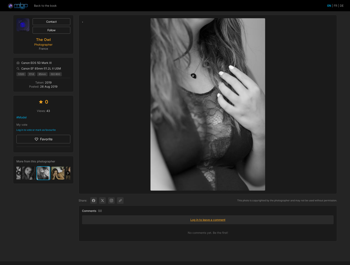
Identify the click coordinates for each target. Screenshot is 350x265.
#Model (21, 117)
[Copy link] (120, 200)
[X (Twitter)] (102, 200)
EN (329, 5)
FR (335, 5)
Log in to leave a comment (207, 219)
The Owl (43, 40)
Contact (51, 21)
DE (342, 5)
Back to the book (45, 5)
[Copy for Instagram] (111, 200)
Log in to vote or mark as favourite (36, 129)
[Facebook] (93, 200)
